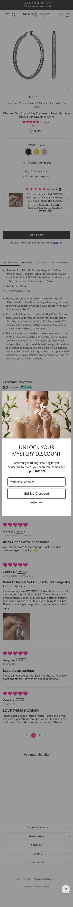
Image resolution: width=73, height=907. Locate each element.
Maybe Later (36, 502)
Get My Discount (36, 493)
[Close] (67, 395)
